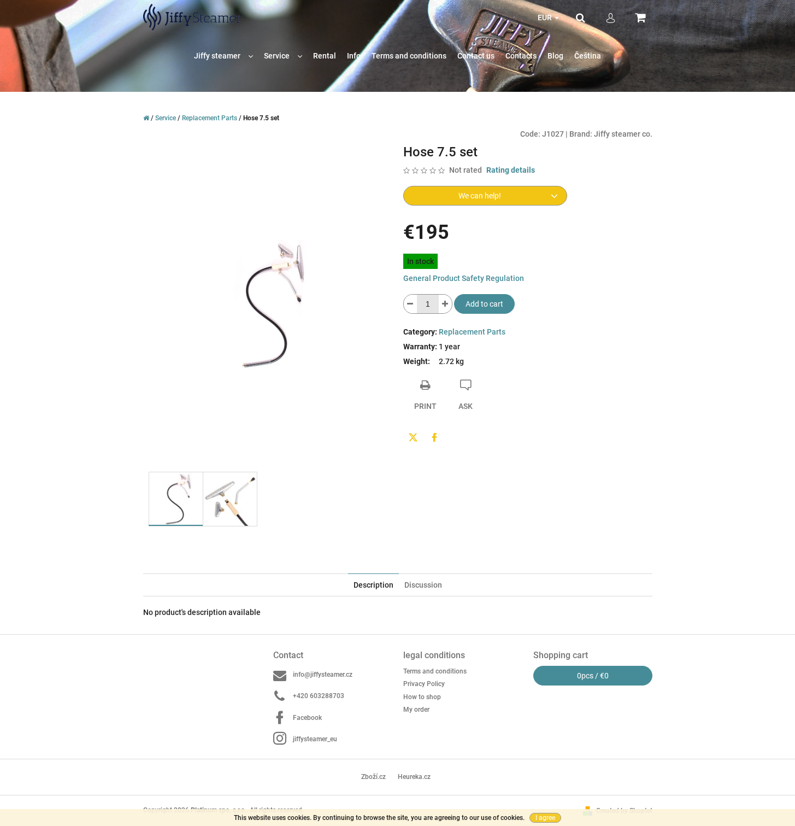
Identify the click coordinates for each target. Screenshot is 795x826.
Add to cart (484, 304)
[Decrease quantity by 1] (410, 304)
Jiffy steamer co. (623, 134)
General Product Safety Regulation (463, 278)
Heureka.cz (414, 777)
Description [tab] (373, 585)
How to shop (422, 697)
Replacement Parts (472, 331)
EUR (545, 17)
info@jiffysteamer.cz (322, 674)
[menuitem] (223, 56)
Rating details (510, 170)
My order (416, 709)
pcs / (593, 675)
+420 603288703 (318, 696)
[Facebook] (434, 437)
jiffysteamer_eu (315, 739)
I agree (545, 818)
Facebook (307, 718)
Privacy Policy (424, 684)
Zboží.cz (373, 777)
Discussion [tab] (423, 585)
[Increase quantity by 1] (445, 304)
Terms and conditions (435, 671)
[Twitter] (413, 437)
